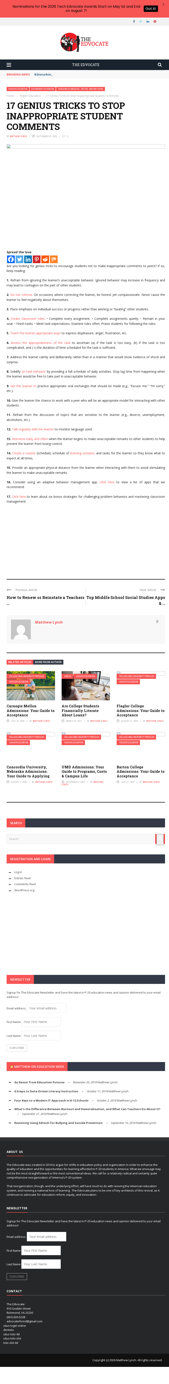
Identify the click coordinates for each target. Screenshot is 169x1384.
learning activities (82, 453)
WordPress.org (24, 890)
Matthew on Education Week (39, 1066)
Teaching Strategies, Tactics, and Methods (80, 89)
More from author (48, 662)
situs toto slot (12, 1338)
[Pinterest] (36, 259)
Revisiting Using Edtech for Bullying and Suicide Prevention (58, 1123)
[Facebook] (11, 259)
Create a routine (24, 453)
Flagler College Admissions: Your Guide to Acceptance (141, 710)
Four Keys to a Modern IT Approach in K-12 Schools (51, 1100)
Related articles (19, 662)
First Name (14, 1022)
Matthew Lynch (18, 136)
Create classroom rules (27, 318)
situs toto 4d (11, 1334)
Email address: (17, 1008)
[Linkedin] (28, 259)
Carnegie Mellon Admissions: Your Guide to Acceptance (31, 710)
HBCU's (67, 676)
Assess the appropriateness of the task (40, 343)
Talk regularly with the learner (33, 429)
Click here (107, 482)
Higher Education (17, 89)
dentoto (8, 1330)
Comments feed (25, 884)
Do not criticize (21, 295)
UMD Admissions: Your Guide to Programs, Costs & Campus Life (84, 771)
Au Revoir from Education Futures (39, 1082)
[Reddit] (45, 259)
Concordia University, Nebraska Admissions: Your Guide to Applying (28, 771)
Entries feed (22, 878)
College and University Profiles (26, 676)
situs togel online (14, 1326)
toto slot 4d (10, 1343)
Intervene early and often (30, 439)
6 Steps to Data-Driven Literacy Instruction (46, 1091)
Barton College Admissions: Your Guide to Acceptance (141, 771)
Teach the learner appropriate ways (35, 333)
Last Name (14, 1036)
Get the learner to (23, 386)
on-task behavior (34, 371)
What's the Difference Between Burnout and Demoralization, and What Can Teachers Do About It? (87, 1109)
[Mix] (54, 259)
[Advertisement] (86, 539)
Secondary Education (42, 89)
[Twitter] (19, 259)
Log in (18, 872)
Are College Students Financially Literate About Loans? (80, 710)
